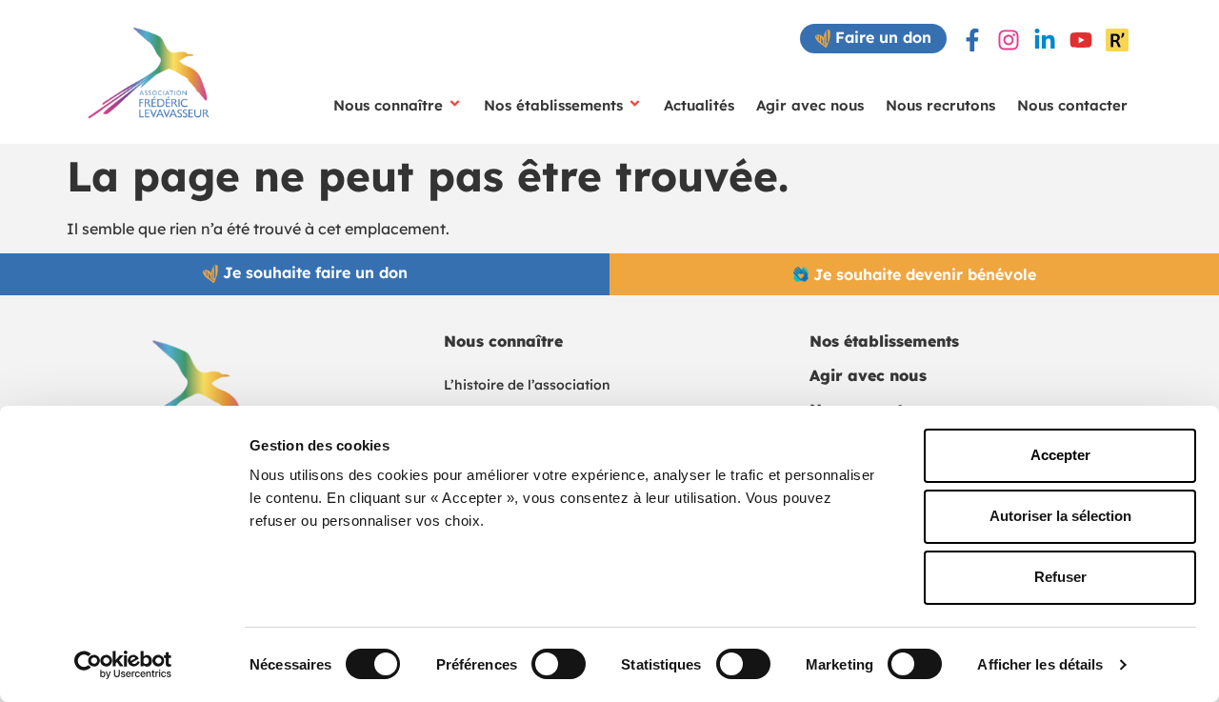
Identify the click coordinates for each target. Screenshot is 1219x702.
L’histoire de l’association (527, 384)
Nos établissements (553, 105)
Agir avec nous (810, 105)
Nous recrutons (940, 105)
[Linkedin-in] (1044, 40)
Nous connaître (388, 105)
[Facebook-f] (972, 40)
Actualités (699, 105)
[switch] (558, 664)
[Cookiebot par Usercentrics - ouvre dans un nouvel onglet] (123, 665)
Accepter (1060, 455)
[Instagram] (1008, 40)
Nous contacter (1072, 105)
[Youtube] (1080, 40)
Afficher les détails (1040, 664)
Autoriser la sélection (1060, 516)
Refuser (1060, 577)
